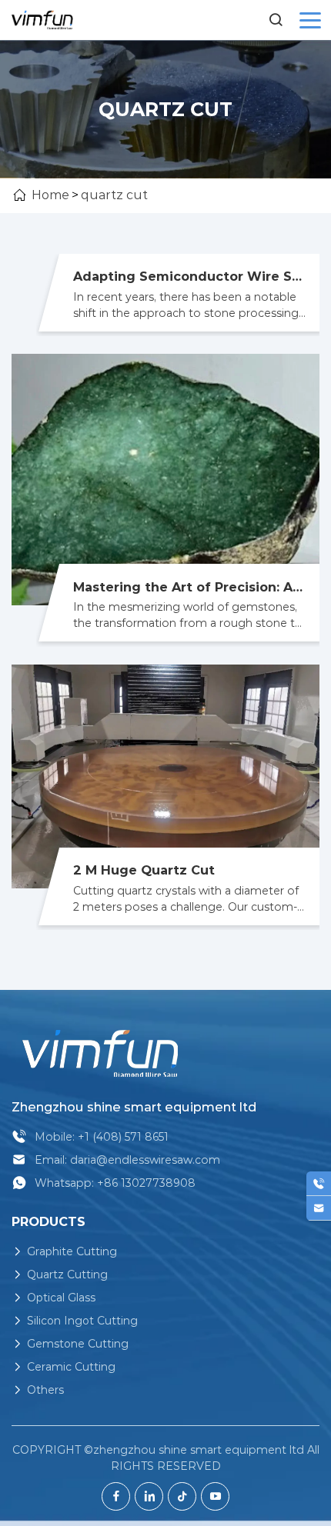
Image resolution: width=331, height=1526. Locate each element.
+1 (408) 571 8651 (123, 1137)
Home (50, 195)
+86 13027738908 (146, 1183)
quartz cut (114, 195)
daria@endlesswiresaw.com (145, 1160)
